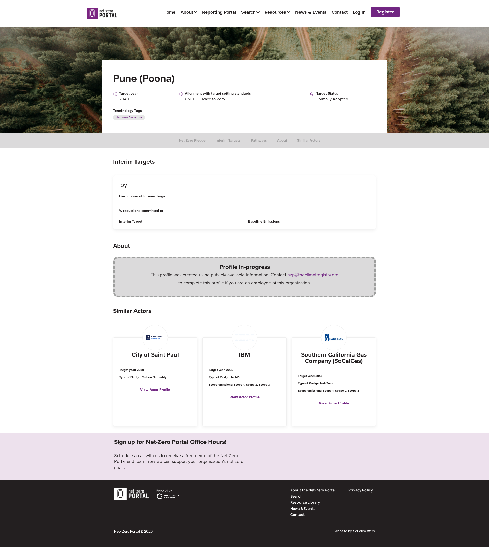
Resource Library (305, 502)
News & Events (303, 508)
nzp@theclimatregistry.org (312, 274)
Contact (297, 514)
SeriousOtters (364, 531)
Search (296, 496)
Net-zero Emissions (129, 117)
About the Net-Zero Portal (313, 490)
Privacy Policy (360, 490)
